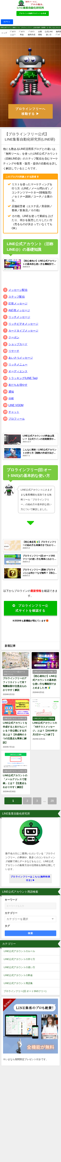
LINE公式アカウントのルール (19, 951)
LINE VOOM (15, 405)
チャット (13, 412)
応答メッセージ (17, 303)
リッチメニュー (17, 364)
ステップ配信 (16, 296)
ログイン (7, 21)
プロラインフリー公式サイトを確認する (31, 608)
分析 (11, 398)
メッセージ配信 (17, 290)
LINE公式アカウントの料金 (18, 975)
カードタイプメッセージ (23, 330)
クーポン (13, 337)
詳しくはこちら (54, 27)
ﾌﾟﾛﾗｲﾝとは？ (13, 33)
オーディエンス (17, 371)
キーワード (11, 899)
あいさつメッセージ (20, 357)
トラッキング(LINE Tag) (23, 378)
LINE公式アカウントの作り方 (19, 959)
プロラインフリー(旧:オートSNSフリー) (25, 991)
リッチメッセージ (19, 317)
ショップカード (17, 344)
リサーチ (13, 351)
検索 (30, 933)
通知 (11, 391)
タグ (7, 926)
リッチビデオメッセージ (23, 323)
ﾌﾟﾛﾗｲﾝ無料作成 (31, 33)
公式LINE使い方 (49, 33)
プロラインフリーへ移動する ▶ (30, 111)
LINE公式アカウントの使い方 (19, 967)
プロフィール (16, 418)
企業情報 (40, 33)
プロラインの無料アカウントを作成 (32, 13)
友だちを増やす (17, 384)
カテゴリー (11, 913)
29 (52, 800)
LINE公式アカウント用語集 (18, 983)
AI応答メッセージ (19, 310)
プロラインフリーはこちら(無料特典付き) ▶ (30, 878)
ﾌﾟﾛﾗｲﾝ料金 (22, 33)
